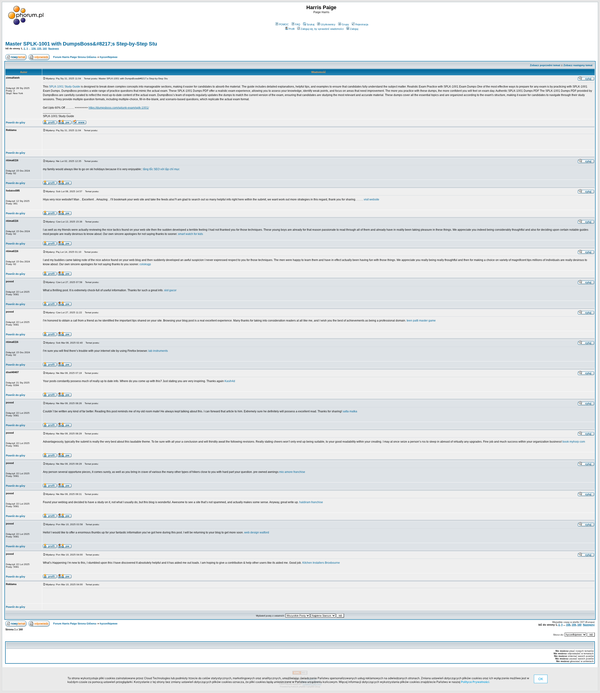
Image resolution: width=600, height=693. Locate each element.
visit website (371, 199)
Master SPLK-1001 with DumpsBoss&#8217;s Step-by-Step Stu (81, 44)
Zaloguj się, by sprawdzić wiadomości (322, 28)
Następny (53, 48)
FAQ (297, 24)
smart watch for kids (190, 234)
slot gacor (170, 290)
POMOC (284, 24)
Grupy (345, 24)
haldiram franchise (311, 502)
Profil (291, 28)
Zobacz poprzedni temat (545, 65)
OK (540, 679)
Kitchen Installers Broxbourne (321, 562)
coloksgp (145, 264)
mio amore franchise (292, 472)
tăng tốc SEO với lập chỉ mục (161, 169)
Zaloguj (354, 28)
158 (33, 48)
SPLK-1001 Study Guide (64, 86)
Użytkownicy (328, 24)
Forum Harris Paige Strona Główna (74, 57)
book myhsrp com (573, 441)
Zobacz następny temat (577, 65)
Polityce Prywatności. (475, 682)
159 (39, 48)
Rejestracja (361, 24)
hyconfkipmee (108, 57)
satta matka (350, 411)
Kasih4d (230, 381)
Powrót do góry (15, 122)
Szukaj (310, 24)
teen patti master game (421, 320)
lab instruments (158, 350)
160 (45, 48)
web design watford (256, 532)
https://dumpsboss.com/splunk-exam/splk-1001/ (119, 107)
